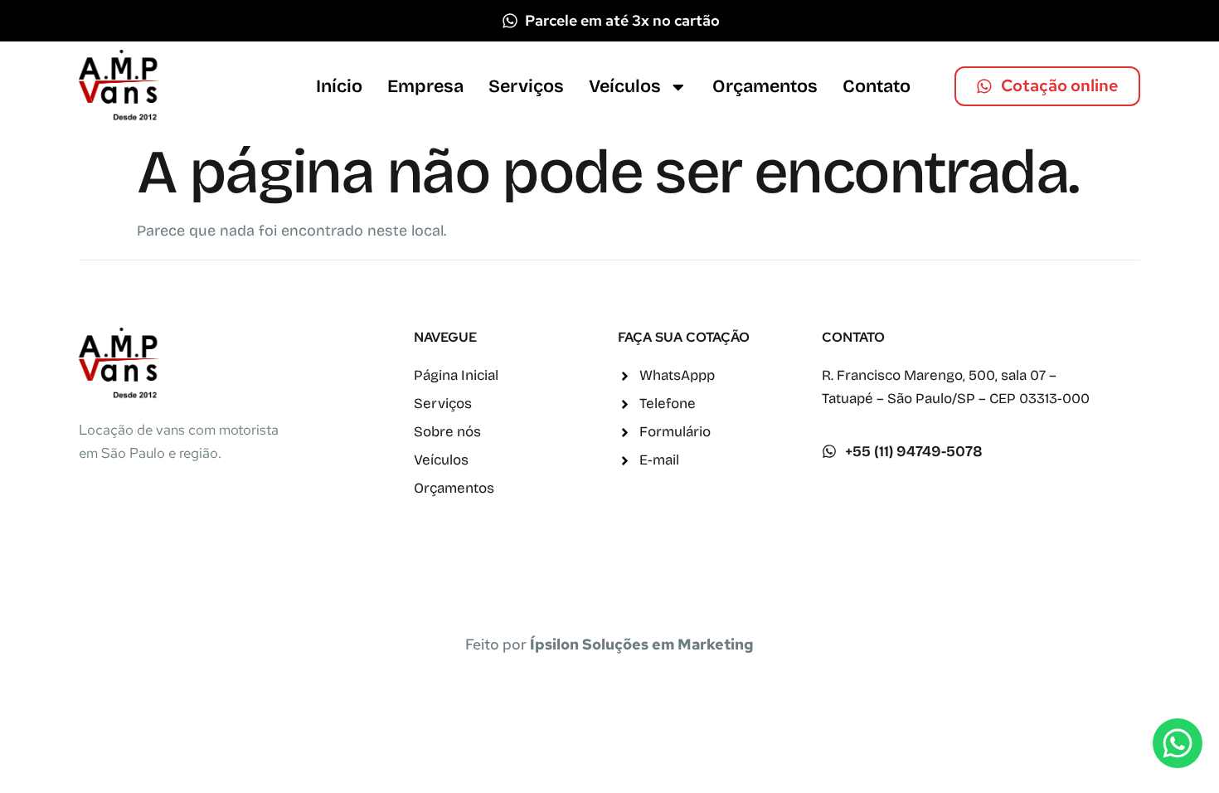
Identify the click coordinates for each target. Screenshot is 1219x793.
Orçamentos (765, 86)
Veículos (625, 86)
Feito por (609, 644)
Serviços (526, 86)
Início (339, 86)
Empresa (425, 86)
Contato (877, 86)
